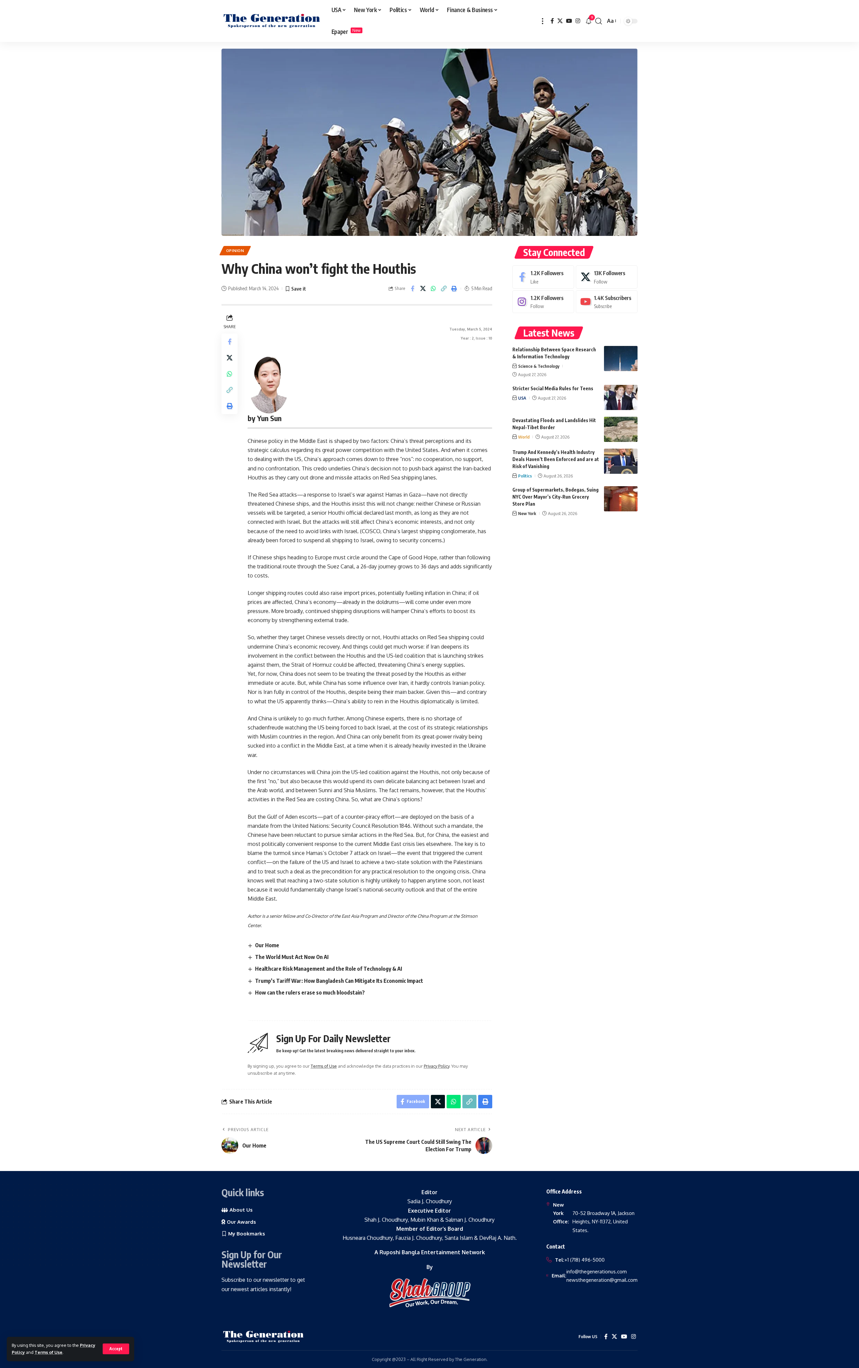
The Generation (471, 1359)
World (523, 437)
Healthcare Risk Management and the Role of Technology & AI (328, 968)
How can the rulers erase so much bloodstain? (310, 992)
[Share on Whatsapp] (433, 288)
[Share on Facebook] (412, 288)
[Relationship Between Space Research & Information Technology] (621, 358)
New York (527, 513)
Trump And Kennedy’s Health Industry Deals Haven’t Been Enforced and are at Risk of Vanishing (555, 459)
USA (522, 398)
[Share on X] (422, 288)
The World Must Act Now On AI (292, 957)
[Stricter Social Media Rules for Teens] (621, 397)
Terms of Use (48, 1352)
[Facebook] (552, 21)
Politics (525, 475)
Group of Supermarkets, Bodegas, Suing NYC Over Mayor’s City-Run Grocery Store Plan (555, 497)
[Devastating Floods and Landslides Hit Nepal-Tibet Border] (621, 429)
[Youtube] (607, 301)
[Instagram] (578, 21)
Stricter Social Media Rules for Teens (552, 388)
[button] (116, 1349)
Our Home (267, 945)
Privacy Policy (436, 1066)
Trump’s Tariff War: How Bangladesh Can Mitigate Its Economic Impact (339, 980)
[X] (560, 21)
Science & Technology (538, 366)
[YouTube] (569, 21)
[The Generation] (271, 21)
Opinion (235, 250)
